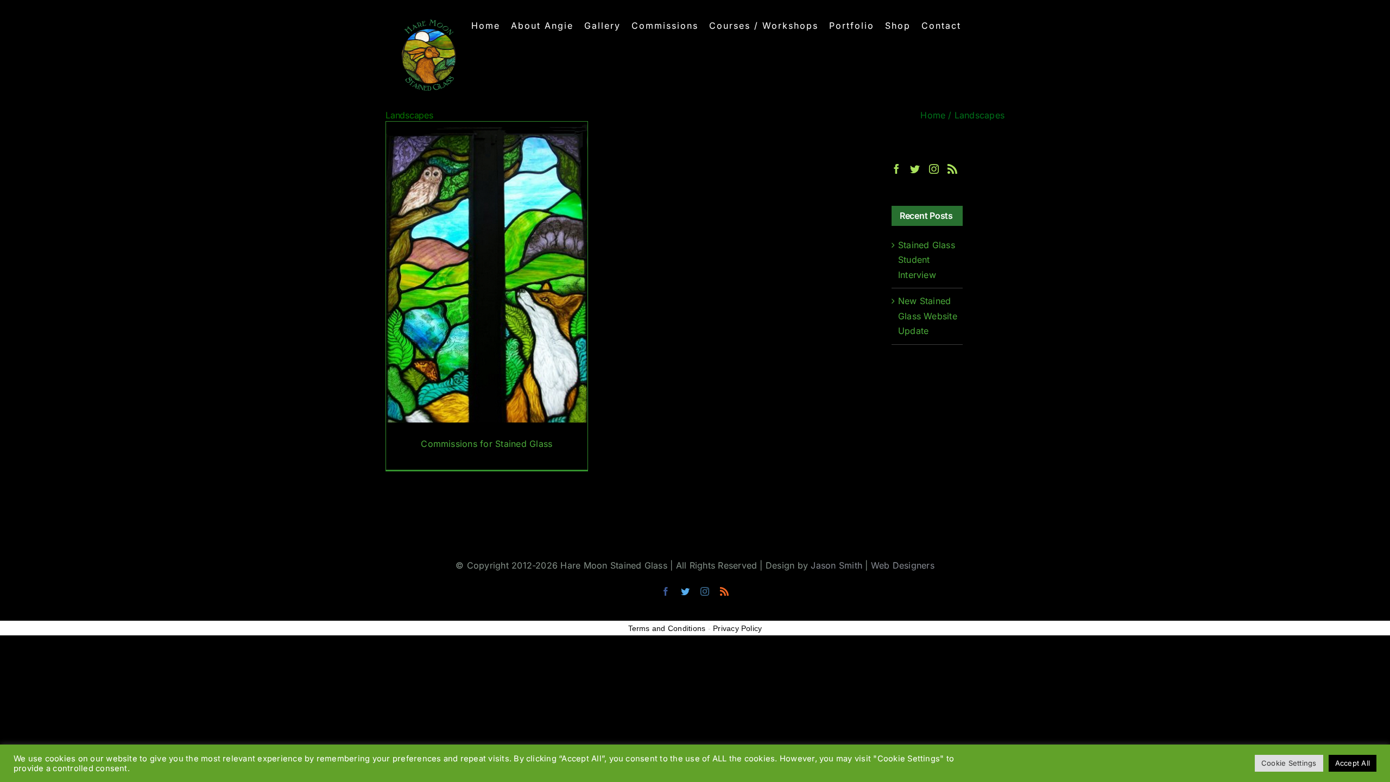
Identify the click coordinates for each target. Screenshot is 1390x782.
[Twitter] (915, 169)
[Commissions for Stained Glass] (486, 296)
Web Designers (902, 565)
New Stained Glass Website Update (927, 315)
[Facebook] (896, 169)
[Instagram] (934, 169)
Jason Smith (836, 565)
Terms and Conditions (667, 628)
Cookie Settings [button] (1289, 763)
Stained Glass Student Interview (926, 259)
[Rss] (952, 169)
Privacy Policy (737, 628)
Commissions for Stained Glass (486, 443)
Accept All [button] (1352, 763)
